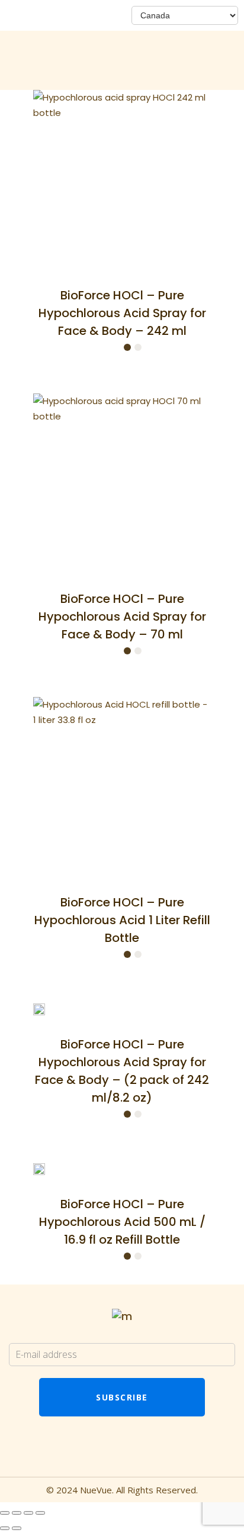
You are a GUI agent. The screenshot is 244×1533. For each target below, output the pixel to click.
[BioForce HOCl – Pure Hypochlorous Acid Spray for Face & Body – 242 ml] (122, 178)
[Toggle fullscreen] (16, 1513)
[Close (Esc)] (40, 1513)
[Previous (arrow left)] (4, 1528)
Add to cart (93, 348)
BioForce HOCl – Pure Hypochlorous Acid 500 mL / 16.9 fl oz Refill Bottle (122, 1222)
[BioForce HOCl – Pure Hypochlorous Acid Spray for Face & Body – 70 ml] (122, 482)
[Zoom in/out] (4, 1513)
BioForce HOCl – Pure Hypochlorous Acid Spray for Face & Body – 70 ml (122, 616)
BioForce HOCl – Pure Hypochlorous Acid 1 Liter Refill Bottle (122, 920)
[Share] (28, 1513)
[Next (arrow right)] (16, 1528)
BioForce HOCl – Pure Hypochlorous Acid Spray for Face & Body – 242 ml (122, 313)
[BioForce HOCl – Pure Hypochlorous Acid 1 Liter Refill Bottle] (122, 785)
